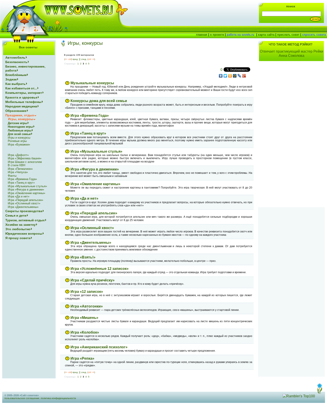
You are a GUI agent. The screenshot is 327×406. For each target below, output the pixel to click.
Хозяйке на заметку (20, 224)
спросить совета (314, 34)
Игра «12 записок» (87, 291)
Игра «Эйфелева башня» (24, 158)
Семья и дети (15, 215)
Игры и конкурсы (19, 137)
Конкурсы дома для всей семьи (99, 101)
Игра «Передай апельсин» (94, 213)
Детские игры (17, 123)
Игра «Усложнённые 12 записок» (100, 269)
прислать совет (288, 34)
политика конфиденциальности (58, 398)
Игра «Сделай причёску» (93, 280)
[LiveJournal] (239, 76)
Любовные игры (19, 130)
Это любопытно (17, 229)
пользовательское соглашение (21, 398)
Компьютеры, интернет (23, 92)
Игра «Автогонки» (87, 306)
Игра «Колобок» (85, 332)
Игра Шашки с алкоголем (25, 162)
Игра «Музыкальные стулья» (96, 151)
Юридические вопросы (23, 233)
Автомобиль (15, 57)
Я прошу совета (17, 238)
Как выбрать (15, 84)
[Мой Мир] (234, 76)
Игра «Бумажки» (19, 144)
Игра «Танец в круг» (88, 133)
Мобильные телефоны (23, 102)
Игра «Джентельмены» (91, 242)
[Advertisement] (291, 137)
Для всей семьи (19, 134)
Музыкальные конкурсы (92, 83)
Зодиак (11, 79)
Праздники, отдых (19, 115)
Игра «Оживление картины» (95, 184)
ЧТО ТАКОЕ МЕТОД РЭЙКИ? (291, 44)
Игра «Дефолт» (18, 155)
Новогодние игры (20, 126)
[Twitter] (225, 76)
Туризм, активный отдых (25, 220)
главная (201, 34)
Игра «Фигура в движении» (95, 169)
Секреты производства (23, 211)
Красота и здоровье (21, 97)
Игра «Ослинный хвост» (92, 228)
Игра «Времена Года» (90, 115)
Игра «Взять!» (83, 257)
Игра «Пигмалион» (20, 168)
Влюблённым (15, 75)
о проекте (217, 34)
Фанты (12, 175)
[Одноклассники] (230, 76)
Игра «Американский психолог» (99, 347)
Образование (15, 111)
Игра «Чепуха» (18, 172)
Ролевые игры (17, 141)
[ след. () (87, 59)
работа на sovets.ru (240, 34)
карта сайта (266, 34)
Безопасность (16, 62)
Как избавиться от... (21, 88)
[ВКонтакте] (220, 76)
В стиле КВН (16, 165)
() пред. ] (72, 59)
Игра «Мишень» (84, 318)
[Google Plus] (244, 76)
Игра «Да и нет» (84, 198)
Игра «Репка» (82, 358)
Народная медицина (21, 106)
